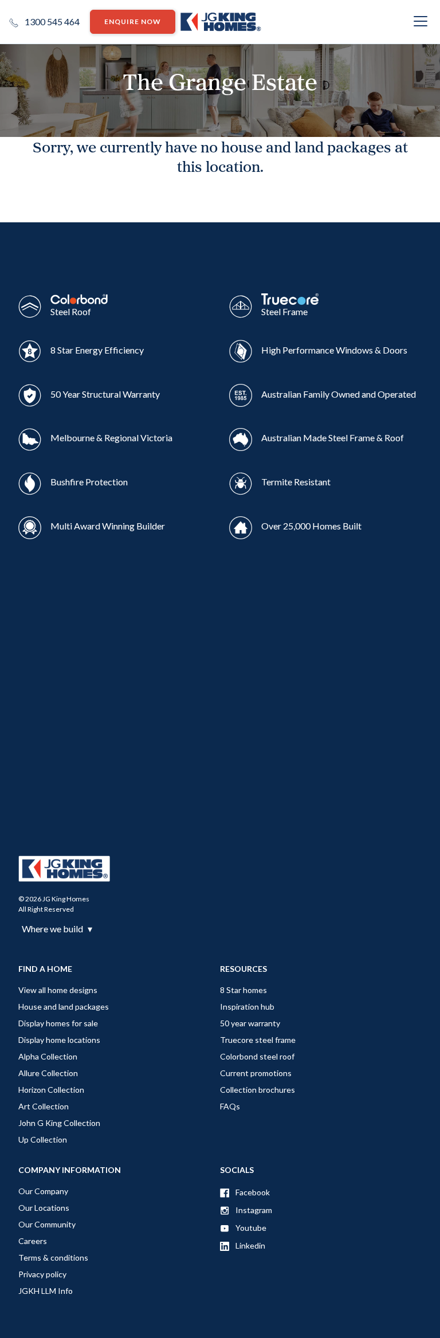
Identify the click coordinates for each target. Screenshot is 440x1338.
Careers (32, 1241)
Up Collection (42, 1139)
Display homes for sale (58, 1023)
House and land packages (63, 1006)
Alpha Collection (47, 1056)
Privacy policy (42, 1274)
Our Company (43, 1191)
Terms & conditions (53, 1257)
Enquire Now (132, 21)
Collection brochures (257, 1089)
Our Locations (43, 1208)
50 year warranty (250, 1023)
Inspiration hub (247, 1006)
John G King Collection (59, 1123)
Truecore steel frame (258, 1040)
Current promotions (256, 1073)
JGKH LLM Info (45, 1291)
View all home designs (57, 990)
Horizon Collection (51, 1089)
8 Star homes (243, 990)
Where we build (57, 929)
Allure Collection (48, 1073)
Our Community (47, 1224)
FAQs (230, 1106)
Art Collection (43, 1106)
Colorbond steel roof (257, 1056)
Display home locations (59, 1040)
